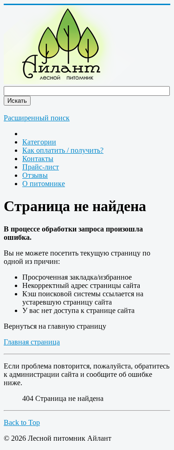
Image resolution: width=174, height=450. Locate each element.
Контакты (37, 158)
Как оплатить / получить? (62, 150)
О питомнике (43, 184)
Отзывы (35, 175)
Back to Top (22, 422)
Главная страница (32, 342)
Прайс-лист (40, 167)
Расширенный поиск (37, 118)
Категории (39, 142)
